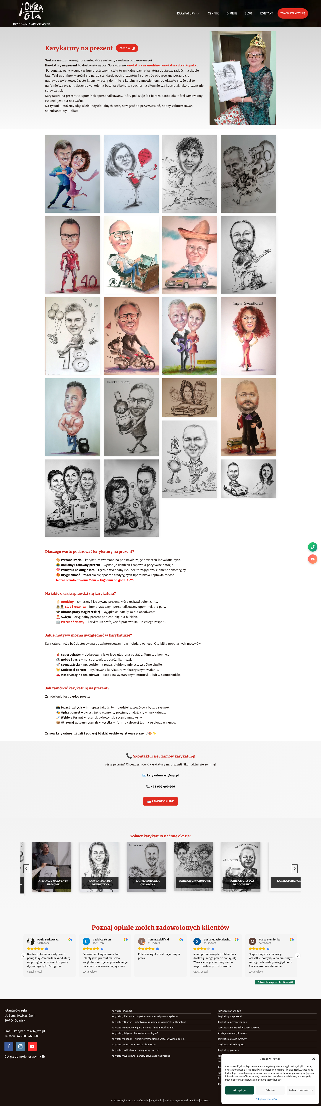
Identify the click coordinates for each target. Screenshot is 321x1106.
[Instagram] (20, 1046)
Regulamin (156, 1100)
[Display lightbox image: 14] (131, 417)
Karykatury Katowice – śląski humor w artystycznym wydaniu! (145, 1016)
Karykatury (186, 13)
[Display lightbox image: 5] (72, 255)
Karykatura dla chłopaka (141, 882)
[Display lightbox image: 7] (189, 255)
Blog (248, 13)
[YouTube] (32, 1046)
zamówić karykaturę (70, 688)
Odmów (270, 1090)
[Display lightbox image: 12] (248, 336)
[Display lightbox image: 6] (131, 255)
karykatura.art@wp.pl (163, 775)
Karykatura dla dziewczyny (93, 882)
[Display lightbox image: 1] (72, 174)
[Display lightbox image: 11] (189, 336)
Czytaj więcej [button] (34, 971)
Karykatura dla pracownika (235, 882)
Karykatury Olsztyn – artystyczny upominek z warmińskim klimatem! (149, 1022)
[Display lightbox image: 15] (189, 397)
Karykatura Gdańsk (122, 1010)
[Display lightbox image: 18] (72, 498)
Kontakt (266, 13)
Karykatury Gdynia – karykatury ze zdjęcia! (135, 1033)
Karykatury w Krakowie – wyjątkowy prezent (135, 1050)
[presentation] (44, 868)
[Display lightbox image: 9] (72, 336)
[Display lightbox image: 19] (131, 498)
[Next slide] (295, 868)
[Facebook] (8, 1046)
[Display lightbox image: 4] (248, 174)
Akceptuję (239, 1090)
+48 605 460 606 (163, 786)
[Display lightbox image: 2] (131, 174)
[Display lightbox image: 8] (248, 255)
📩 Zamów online (160, 801)
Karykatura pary (282, 881)
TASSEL (206, 1100)
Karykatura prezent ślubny (232, 1022)
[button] (313, 1059)
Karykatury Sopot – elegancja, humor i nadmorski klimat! (143, 1027)
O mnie (231, 13)
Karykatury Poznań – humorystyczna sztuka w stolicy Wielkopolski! (148, 1039)
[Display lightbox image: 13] (72, 417)
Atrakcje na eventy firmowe (46, 882)
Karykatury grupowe (188, 881)
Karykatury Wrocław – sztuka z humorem (134, 1044)
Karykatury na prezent (230, 1016)
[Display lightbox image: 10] (131, 336)
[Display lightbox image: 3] (189, 174)
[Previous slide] (26, 868)
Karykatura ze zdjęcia (229, 1010)
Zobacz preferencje (301, 1090)
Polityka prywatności (266, 1099)
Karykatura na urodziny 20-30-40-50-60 (239, 1027)
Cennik (213, 13)
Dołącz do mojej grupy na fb (24, 1056)
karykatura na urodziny (143, 65)
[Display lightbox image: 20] (248, 478)
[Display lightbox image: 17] (189, 459)
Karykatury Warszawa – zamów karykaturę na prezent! (141, 1055)
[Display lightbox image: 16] (248, 417)
